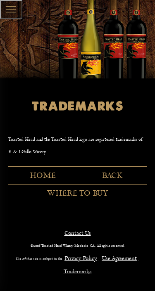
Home (43, 175)
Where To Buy (77, 193)
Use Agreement (119, 258)
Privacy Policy (80, 258)
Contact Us (77, 233)
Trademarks (78, 271)
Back (112, 175)
